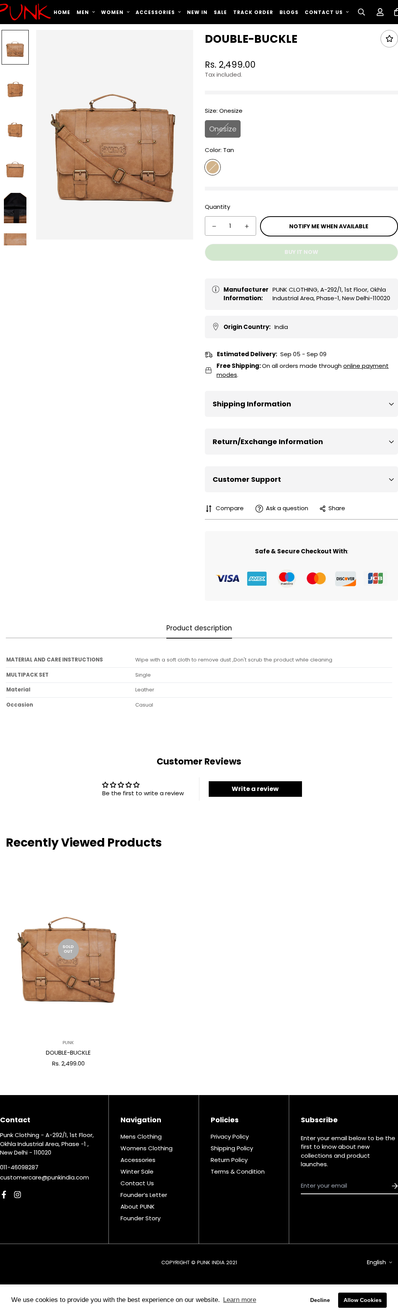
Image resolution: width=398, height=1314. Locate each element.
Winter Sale (137, 1171)
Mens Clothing (141, 1136)
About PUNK (137, 1206)
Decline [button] (320, 1300)
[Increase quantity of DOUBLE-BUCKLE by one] (247, 226)
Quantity (217, 207)
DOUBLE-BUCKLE (68, 1052)
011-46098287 (19, 1167)
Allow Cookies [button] (363, 1300)
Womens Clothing (146, 1148)
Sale (220, 12)
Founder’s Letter (143, 1195)
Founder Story (140, 1218)
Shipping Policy (232, 1148)
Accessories (155, 12)
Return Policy (229, 1160)
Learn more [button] (239, 1300)
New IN (197, 12)
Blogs (288, 12)
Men (83, 12)
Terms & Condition (238, 1171)
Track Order (253, 12)
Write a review (255, 788)
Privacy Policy (230, 1136)
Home (62, 12)
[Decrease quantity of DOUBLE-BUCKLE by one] (214, 226)
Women (112, 12)
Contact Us (324, 12)
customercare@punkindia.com (44, 1177)
